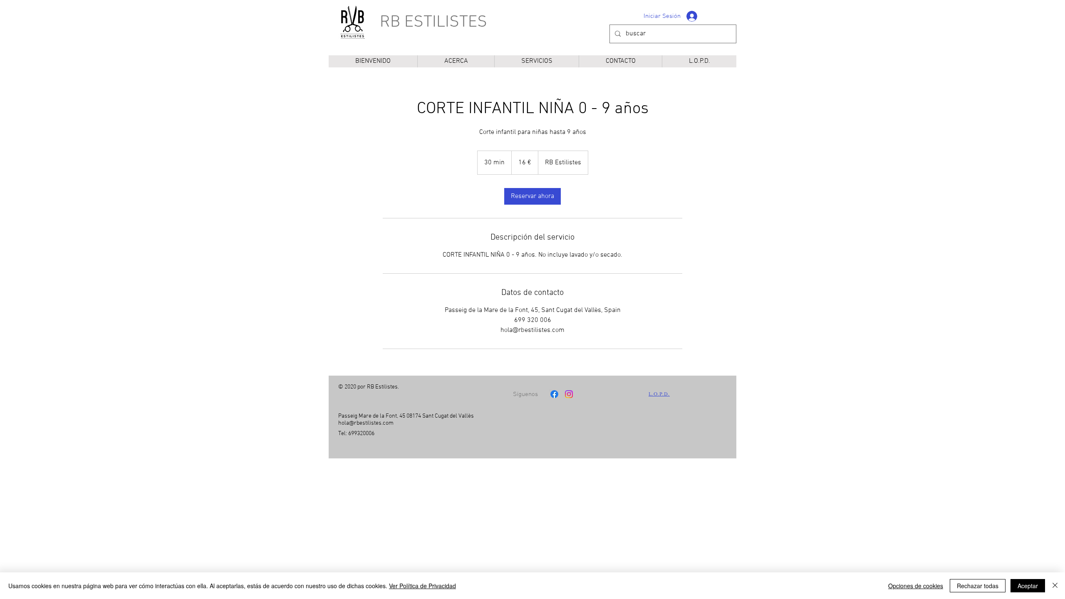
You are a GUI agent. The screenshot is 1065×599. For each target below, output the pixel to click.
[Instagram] (569, 394)
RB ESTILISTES (433, 22)
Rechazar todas (977, 586)
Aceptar (1028, 586)
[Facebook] (554, 394)
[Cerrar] (1055, 585)
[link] (532, 196)
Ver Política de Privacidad (422, 586)
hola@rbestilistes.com (366, 423)
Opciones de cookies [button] (915, 586)
